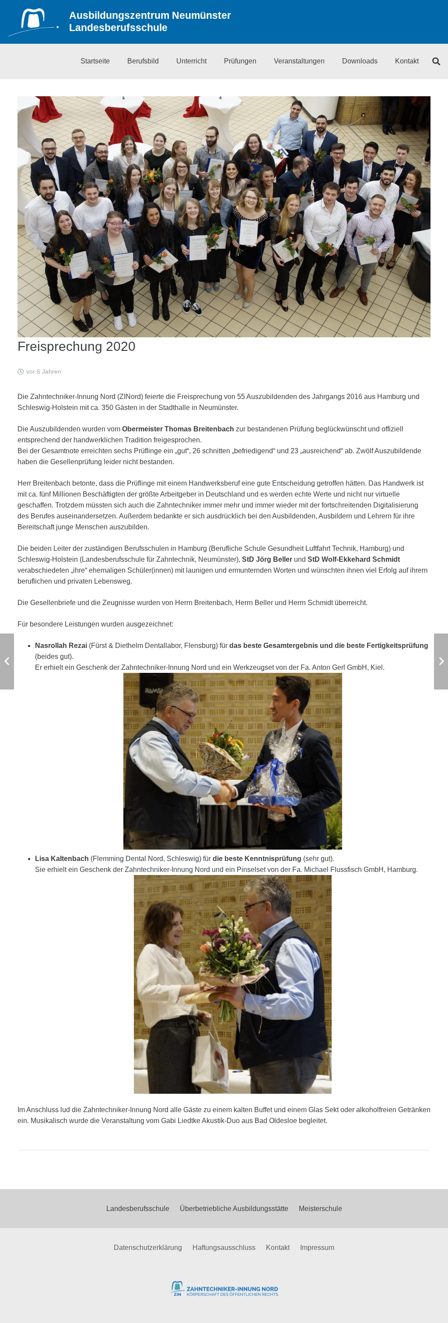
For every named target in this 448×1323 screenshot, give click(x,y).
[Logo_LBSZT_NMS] (33, 22)
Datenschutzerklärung (148, 1247)
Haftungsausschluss (224, 1247)
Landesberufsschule (137, 1208)
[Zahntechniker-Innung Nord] (224, 1288)
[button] (436, 61)
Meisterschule (320, 1208)
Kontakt (278, 1247)
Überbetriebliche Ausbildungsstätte (234, 1208)
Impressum (317, 1247)
